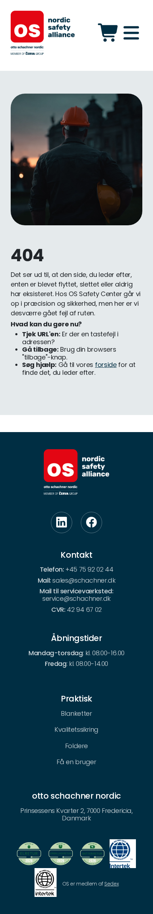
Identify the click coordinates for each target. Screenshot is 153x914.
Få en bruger (76, 761)
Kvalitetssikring (76, 729)
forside (106, 364)
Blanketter (76, 713)
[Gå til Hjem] (43, 33)
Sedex (111, 883)
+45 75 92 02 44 (89, 569)
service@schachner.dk (76, 598)
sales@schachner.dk (83, 580)
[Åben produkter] (109, 33)
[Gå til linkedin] (61, 522)
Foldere (76, 745)
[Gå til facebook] (91, 522)
